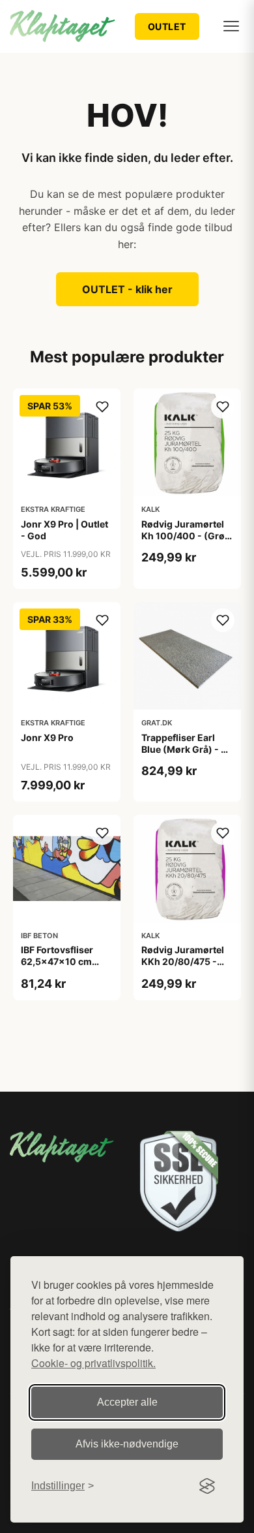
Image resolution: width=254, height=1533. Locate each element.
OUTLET (167, 26)
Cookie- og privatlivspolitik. (93, 1362)
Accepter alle (127, 1402)
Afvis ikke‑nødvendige (127, 1443)
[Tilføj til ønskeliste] (102, 407)
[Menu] (231, 26)
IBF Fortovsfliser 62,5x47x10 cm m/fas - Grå (57, 961)
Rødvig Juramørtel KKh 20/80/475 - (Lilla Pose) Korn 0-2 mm (184, 967)
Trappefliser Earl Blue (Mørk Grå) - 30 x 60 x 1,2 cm (187, 749)
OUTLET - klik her (127, 289)
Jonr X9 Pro (47, 737)
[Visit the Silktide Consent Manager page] (207, 1486)
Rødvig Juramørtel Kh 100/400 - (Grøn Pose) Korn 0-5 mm (186, 535)
